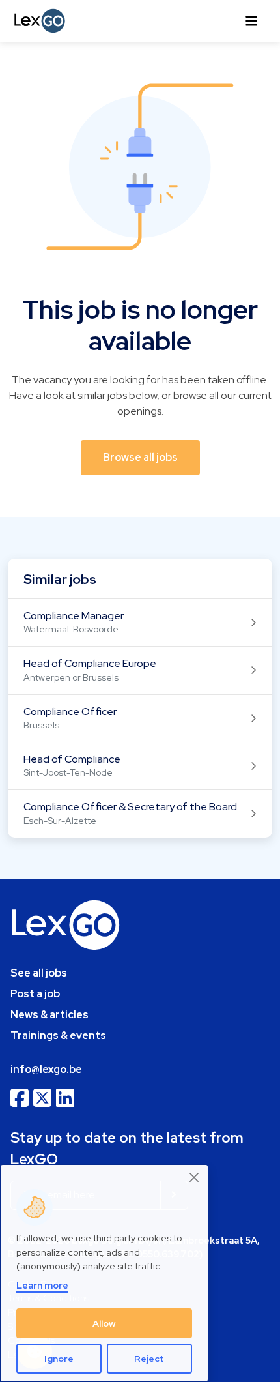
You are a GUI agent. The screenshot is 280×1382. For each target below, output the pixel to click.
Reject (149, 1358)
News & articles (49, 1015)
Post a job (35, 994)
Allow (104, 1323)
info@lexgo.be (46, 1069)
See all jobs (38, 973)
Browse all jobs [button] (140, 457)
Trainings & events (58, 1035)
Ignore (59, 1358)
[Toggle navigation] (251, 21)
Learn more (42, 1285)
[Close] (194, 1177)
